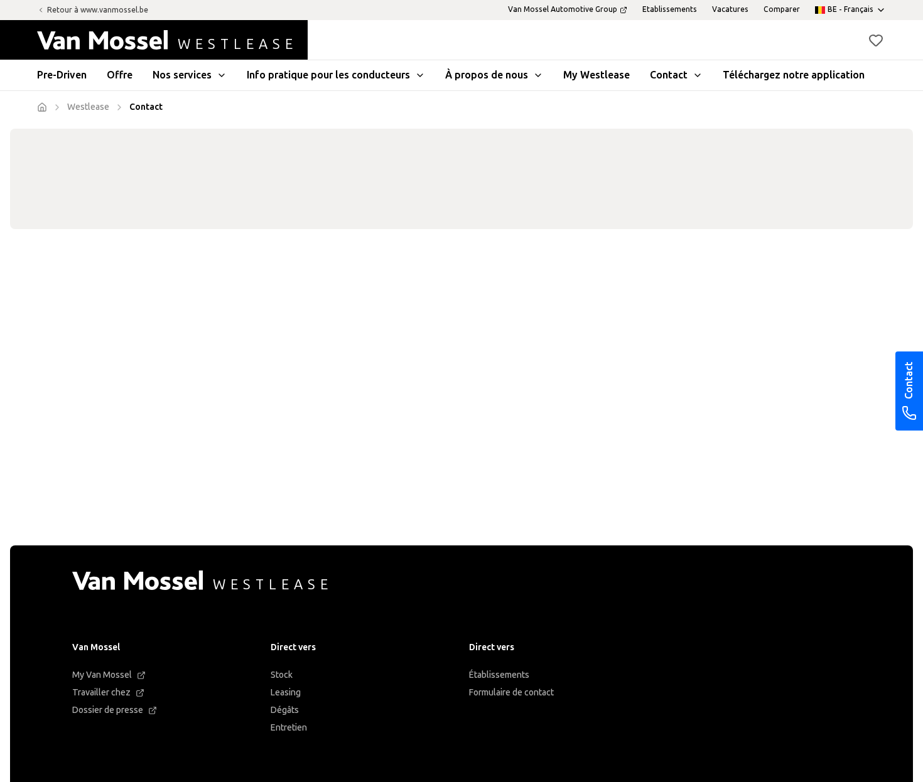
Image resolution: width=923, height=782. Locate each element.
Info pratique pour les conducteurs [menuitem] (328, 75)
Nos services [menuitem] (182, 75)
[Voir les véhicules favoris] (876, 40)
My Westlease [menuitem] (596, 75)
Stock (282, 675)
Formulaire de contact (511, 692)
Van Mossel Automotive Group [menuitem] (562, 9)
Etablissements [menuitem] (669, 9)
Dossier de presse (107, 710)
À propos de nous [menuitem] (486, 75)
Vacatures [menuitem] (730, 9)
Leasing (286, 692)
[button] (876, 40)
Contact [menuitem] (669, 75)
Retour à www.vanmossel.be (97, 10)
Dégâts (285, 710)
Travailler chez (101, 692)
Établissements (499, 675)
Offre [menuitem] (119, 75)
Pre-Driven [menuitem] (62, 75)
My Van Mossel (102, 675)
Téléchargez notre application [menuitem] (794, 75)
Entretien (289, 727)
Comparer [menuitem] (782, 9)
